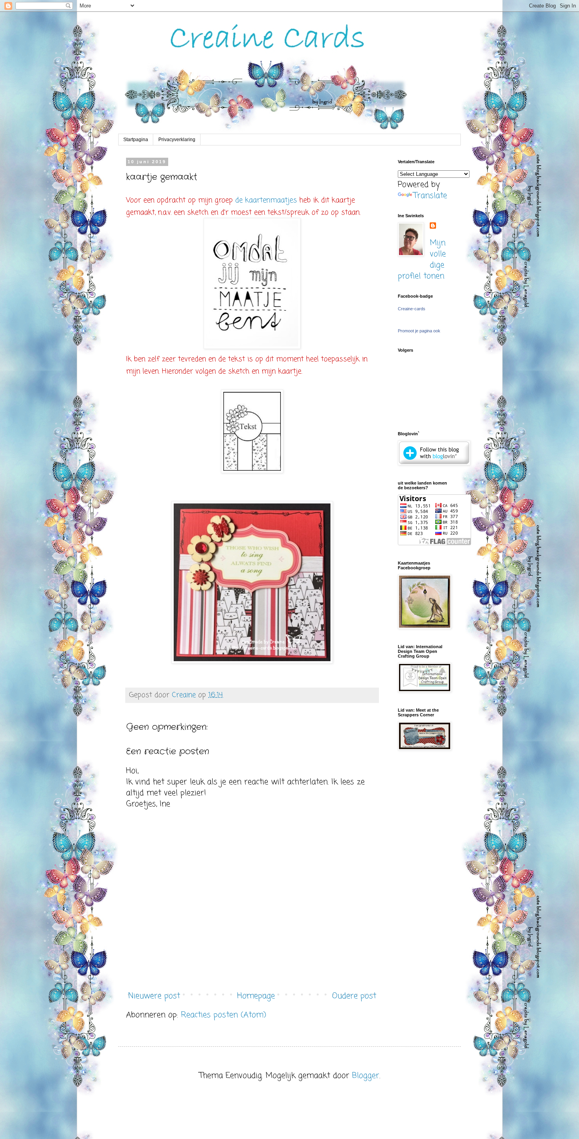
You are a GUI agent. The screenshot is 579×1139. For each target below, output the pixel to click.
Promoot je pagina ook (419, 330)
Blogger (365, 1076)
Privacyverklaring (176, 139)
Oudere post (354, 996)
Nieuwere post (154, 996)
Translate (430, 196)
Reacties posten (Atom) (223, 1015)
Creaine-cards (411, 308)
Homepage (256, 996)
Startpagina (135, 139)
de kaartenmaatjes (266, 200)
